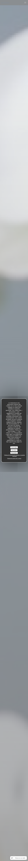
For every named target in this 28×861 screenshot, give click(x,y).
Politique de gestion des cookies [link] (14, 458)
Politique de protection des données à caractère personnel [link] (14, 456)
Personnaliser (14, 452)
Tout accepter (14, 447)
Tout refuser (14, 450)
